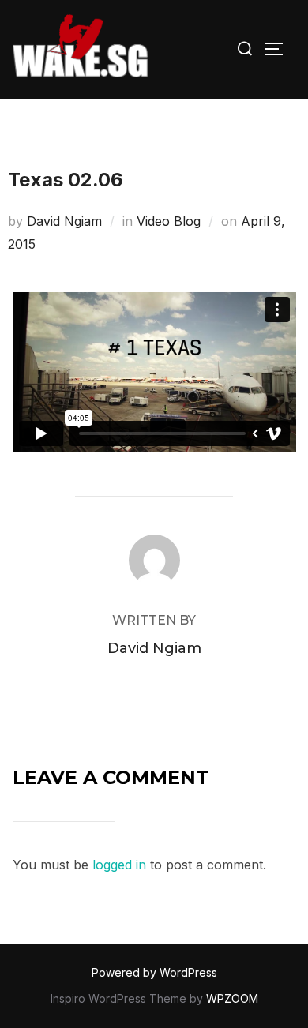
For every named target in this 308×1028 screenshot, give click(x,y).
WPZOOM (232, 998)
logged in (119, 864)
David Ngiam (64, 221)
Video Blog (169, 221)
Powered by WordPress (154, 972)
